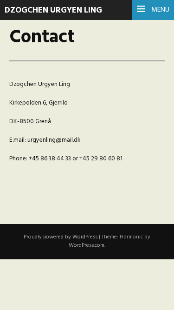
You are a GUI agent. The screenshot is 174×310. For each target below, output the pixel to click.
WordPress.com (86, 245)
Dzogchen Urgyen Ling (53, 10)
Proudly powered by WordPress (60, 237)
